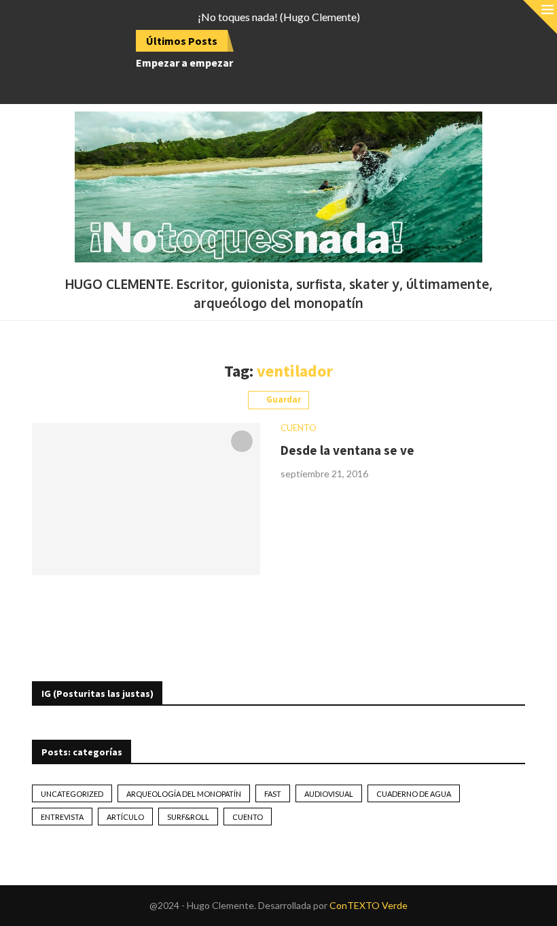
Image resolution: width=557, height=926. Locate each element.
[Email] (287, 85)
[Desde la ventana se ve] (146, 499)
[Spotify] (305, 85)
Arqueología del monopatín (183, 793)
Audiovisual (328, 793)
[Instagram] (269, 85)
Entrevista (62, 816)
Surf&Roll (188, 816)
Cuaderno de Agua (413, 793)
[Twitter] (252, 85)
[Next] (263, 41)
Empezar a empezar (184, 62)
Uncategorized (72, 793)
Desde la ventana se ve (347, 450)
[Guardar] (241, 441)
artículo (125, 816)
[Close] (540, 17)
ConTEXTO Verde (368, 905)
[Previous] (246, 41)
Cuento (247, 816)
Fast (272, 793)
